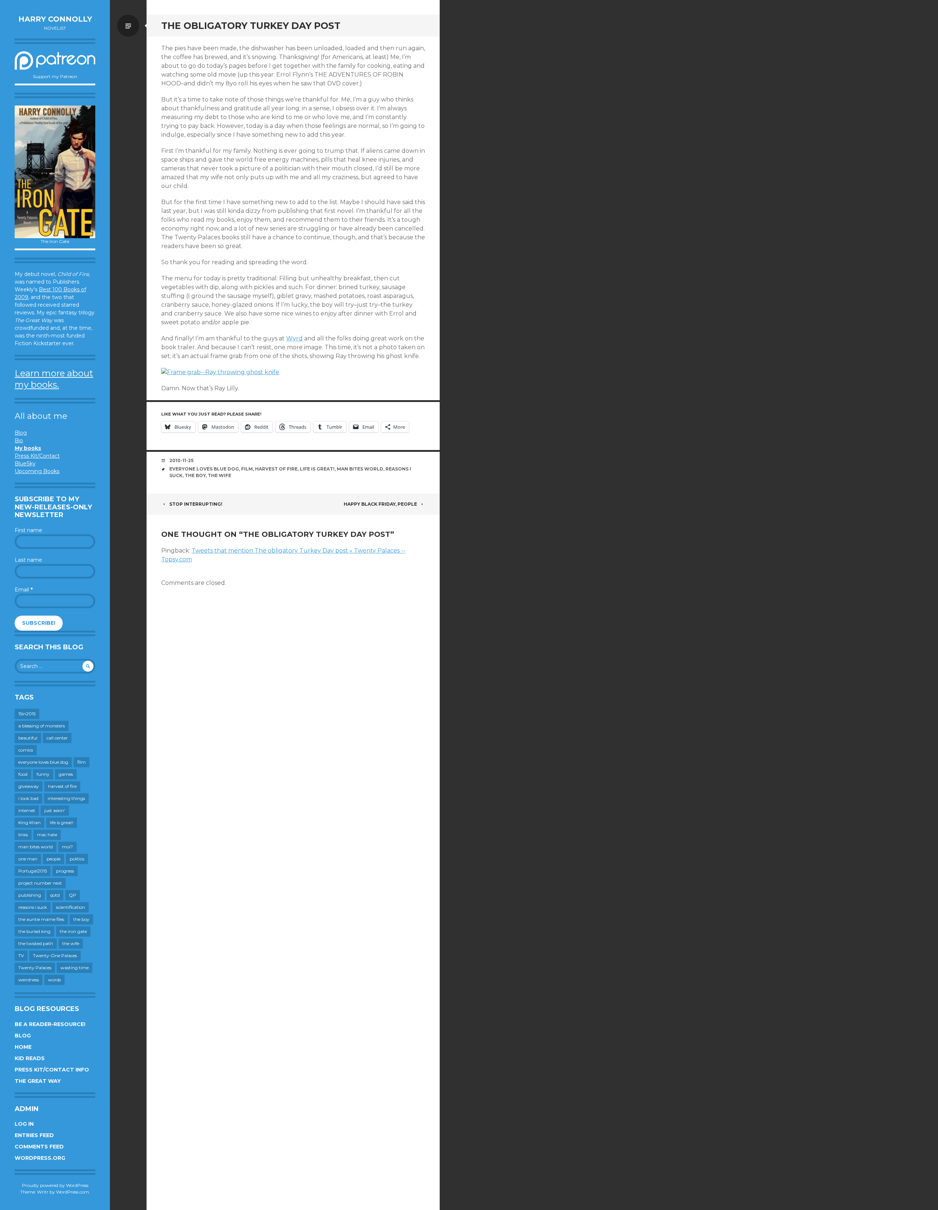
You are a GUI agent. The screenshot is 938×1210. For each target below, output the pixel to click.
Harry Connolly (55, 19)
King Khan (29, 822)
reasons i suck (32, 907)
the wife (70, 943)
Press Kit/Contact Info (52, 1069)
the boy (81, 919)
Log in (24, 1124)
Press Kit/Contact (37, 456)
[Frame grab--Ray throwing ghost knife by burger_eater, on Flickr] (220, 372)
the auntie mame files (41, 919)
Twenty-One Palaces (55, 955)
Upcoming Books (37, 471)
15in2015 (27, 713)
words (54, 979)
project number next (40, 883)
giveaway (28, 786)
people (53, 859)
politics (77, 859)
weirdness (28, 979)
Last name (28, 560)
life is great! (61, 822)
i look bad (28, 798)
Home (23, 1047)
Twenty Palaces (34, 967)
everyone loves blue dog (43, 762)
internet (26, 810)
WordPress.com (72, 1192)
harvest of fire (62, 786)
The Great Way (38, 1081)
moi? (67, 846)
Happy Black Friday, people (380, 504)
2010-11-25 (181, 460)
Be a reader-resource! (50, 1024)
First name (28, 530)
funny (43, 774)
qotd (55, 895)
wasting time (74, 967)
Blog (21, 432)
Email (24, 589)
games (66, 774)
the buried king (34, 931)
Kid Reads (30, 1058)
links (23, 834)
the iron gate (73, 931)
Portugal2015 (32, 871)
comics (25, 750)
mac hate (47, 834)
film (81, 762)
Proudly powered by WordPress (55, 1185)
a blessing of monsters (41, 725)
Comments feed (39, 1146)
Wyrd (294, 338)
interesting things (66, 798)
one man (27, 859)
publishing (29, 895)
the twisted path (35, 943)
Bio (19, 440)
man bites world (35, 846)
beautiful (27, 738)
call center (57, 738)
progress (65, 871)
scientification (70, 907)
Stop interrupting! (195, 504)
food (22, 774)
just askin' (54, 810)
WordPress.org (40, 1158)
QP (72, 895)
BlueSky (25, 463)
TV (21, 955)
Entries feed (34, 1135)
